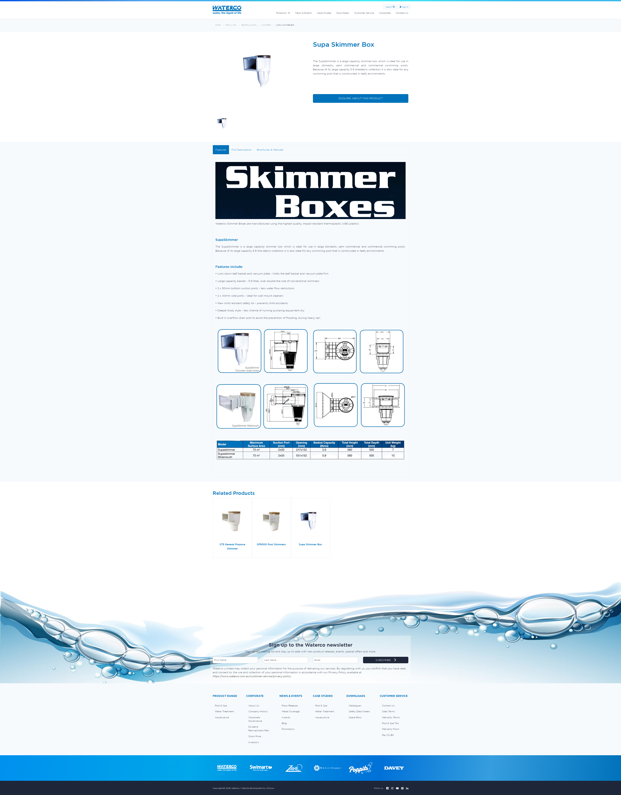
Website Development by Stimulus (257, 788)
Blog (284, 723)
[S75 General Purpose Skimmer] (232, 521)
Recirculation (249, 25)
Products (281, 13)
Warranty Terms (391, 717)
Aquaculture (222, 717)
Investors (253, 742)
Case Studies (324, 13)
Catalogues (355, 705)
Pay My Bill (388, 735)
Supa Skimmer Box (285, 25)
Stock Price (254, 736)
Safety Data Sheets (359, 711)
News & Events (303, 13)
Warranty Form (390, 729)
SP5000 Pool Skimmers (271, 544)
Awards (286, 717)
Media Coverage (291, 711)
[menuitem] (227, 706)
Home (218, 25)
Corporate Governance (255, 719)
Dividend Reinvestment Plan (258, 728)
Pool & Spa (231, 25)
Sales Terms (388, 711)
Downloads (343, 13)
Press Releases (290, 705)
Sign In (405, 7)
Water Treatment (224, 711)
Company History (258, 711)
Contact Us (402, 13)
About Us (253, 705)
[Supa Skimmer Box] (310, 521)
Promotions (288, 729)
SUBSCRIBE (384, 660)
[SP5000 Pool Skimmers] (271, 521)
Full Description (242, 149)
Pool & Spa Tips (390, 723)
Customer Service (364, 13)
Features (220, 149)
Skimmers (266, 25)
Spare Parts (355, 717)
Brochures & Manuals (270, 149)
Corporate (385, 13)
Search (389, 7)
